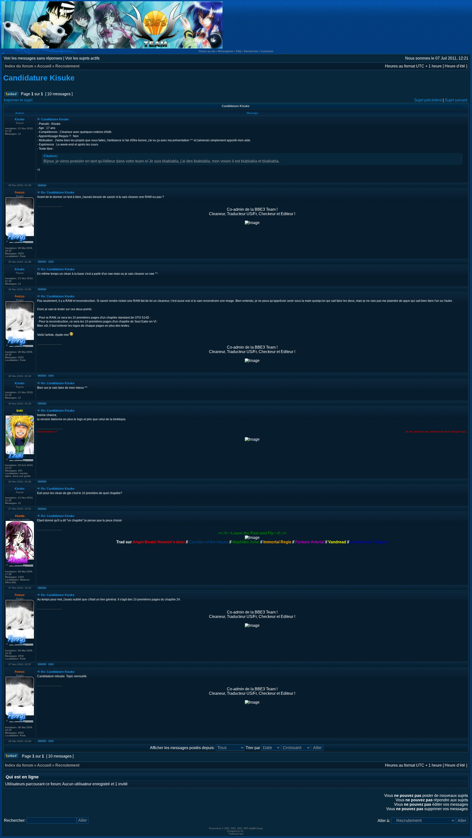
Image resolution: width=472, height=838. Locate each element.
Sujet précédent (428, 100)
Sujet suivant (456, 100)
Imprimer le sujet (18, 100)
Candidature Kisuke (38, 78)
